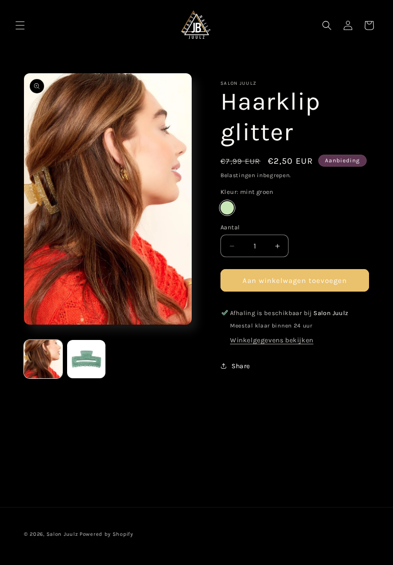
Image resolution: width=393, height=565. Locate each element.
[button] (20, 25)
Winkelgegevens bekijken (271, 340)
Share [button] (240, 366)
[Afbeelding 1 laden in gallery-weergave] (43, 359)
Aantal (230, 227)
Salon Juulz (62, 534)
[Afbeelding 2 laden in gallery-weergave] (86, 359)
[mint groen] (227, 208)
